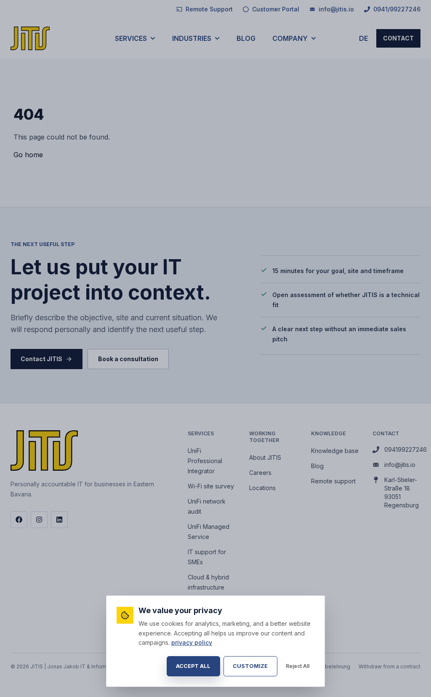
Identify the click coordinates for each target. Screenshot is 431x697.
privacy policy (191, 642)
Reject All (297, 666)
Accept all (193, 666)
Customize (250, 666)
